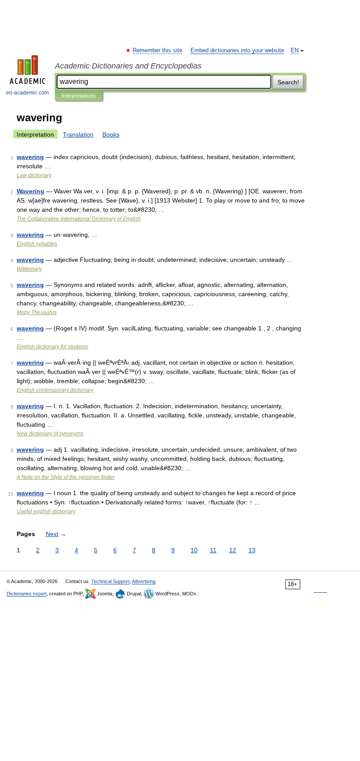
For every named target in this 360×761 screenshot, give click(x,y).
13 (252, 550)
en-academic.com (27, 93)
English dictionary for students (52, 347)
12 (232, 550)
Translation (78, 134)
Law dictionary (34, 175)
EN (295, 50)
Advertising (143, 581)
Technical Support (110, 581)
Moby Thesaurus (37, 312)
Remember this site (157, 50)
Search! (288, 82)
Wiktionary (29, 269)
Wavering (30, 191)
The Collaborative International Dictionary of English (79, 219)
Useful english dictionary (46, 511)
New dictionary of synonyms (50, 434)
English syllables (37, 244)
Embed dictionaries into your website (237, 50)
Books (110, 134)
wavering (30, 156)
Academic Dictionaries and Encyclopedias (128, 66)
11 (213, 550)
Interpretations (78, 96)
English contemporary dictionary (55, 390)
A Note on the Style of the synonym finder (66, 477)
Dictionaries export (27, 593)
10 (194, 550)
